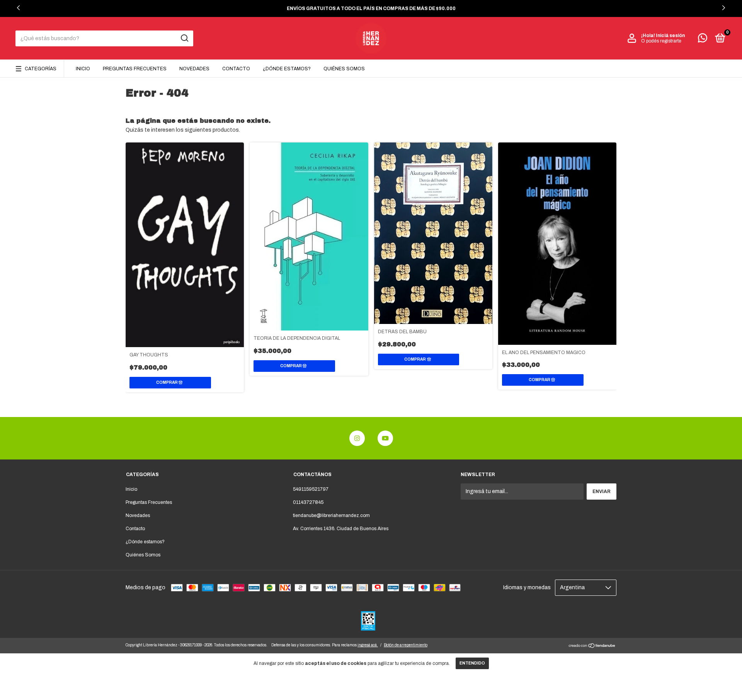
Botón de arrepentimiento (405, 645)
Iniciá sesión (670, 35)
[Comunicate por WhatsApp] (702, 39)
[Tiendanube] (592, 646)
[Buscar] (184, 38)
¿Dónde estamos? (287, 68)
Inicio (83, 68)
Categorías (40, 68)
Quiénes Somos (344, 68)
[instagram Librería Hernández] (357, 438)
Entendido (472, 663)
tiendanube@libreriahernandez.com (331, 515)
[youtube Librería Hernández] (385, 438)
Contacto (236, 68)
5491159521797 (310, 489)
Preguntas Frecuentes (135, 68)
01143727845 (308, 502)
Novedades (194, 68)
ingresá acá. (367, 645)
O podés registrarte (661, 41)
